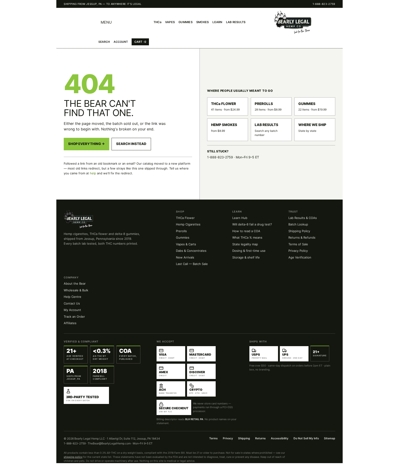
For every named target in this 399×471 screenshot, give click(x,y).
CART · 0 (140, 41)
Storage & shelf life (246, 257)
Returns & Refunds (301, 237)
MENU (106, 22)
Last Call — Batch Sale (192, 264)
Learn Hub (239, 218)
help (93, 173)
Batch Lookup (298, 224)
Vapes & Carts (186, 244)
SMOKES (202, 22)
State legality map (245, 244)
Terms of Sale (298, 244)
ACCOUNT (121, 41)
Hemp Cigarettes (188, 224)
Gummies (182, 237)
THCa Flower (185, 218)
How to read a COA (246, 231)
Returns (260, 438)
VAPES (170, 22)
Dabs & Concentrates (191, 250)
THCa (157, 22)
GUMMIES (185, 22)
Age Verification (299, 257)
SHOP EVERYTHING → (86, 144)
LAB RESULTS (236, 22)
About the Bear (75, 283)
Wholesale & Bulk (76, 290)
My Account (72, 310)
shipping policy (73, 457)
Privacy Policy (298, 250)
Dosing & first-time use (249, 250)
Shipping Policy (299, 231)
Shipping (244, 438)
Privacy (228, 438)
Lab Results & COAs (302, 218)
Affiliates (70, 323)
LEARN (217, 22)
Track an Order (74, 316)
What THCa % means (247, 237)
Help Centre (72, 297)
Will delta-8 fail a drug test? (252, 224)
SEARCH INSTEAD (131, 144)
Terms (213, 438)
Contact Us (72, 303)
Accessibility (279, 438)
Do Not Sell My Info (306, 438)
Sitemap (329, 438)
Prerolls (181, 231)
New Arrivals (185, 257)
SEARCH (104, 41)
